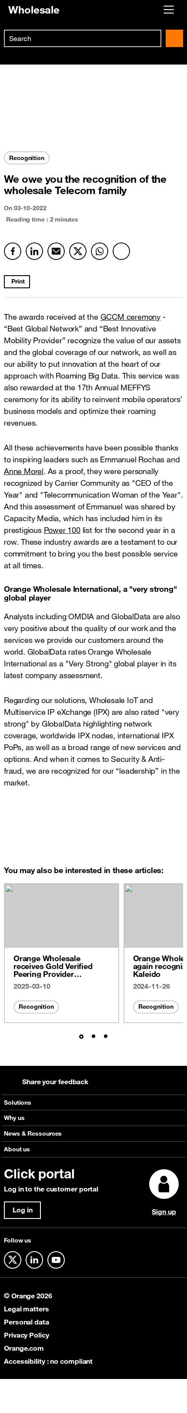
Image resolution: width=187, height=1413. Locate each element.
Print (18, 281)
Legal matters (26, 1309)
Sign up (164, 1211)
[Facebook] (12, 251)
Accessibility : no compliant (48, 1361)
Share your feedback (55, 1081)
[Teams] (121, 251)
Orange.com (24, 1348)
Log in (22, 1209)
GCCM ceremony (130, 316)
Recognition (36, 1006)
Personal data (26, 1322)
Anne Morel (23, 471)
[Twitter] (78, 251)
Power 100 (62, 530)
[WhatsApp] (99, 251)
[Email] (56, 251)
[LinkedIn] (34, 251)
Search (174, 38)
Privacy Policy (26, 1335)
